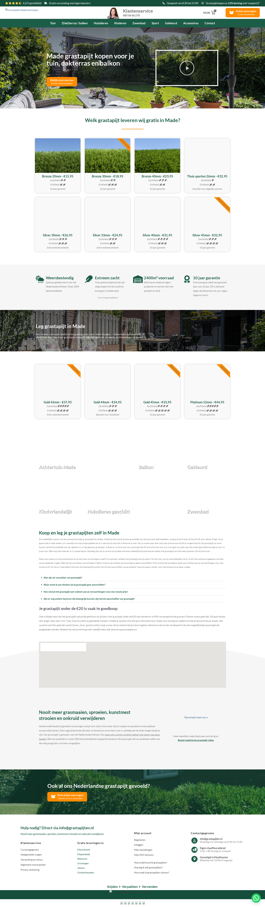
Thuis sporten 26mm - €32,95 (207, 176)
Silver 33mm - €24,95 (107, 235)
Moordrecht (83, 849)
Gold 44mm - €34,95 (108, 402)
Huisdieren (101, 23)
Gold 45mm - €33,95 (157, 402)
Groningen (83, 863)
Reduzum (82, 858)
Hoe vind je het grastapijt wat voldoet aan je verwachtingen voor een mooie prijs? (86, 591)
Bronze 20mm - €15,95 (57, 176)
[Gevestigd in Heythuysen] (194, 859)
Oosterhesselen (85, 872)
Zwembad (139, 23)
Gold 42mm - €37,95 (58, 402)
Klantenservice (138, 12)
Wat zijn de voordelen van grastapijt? (63, 577)
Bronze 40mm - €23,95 (157, 176)
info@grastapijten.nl (211, 838)
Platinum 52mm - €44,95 (207, 402)
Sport (155, 23)
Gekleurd (171, 23)
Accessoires (190, 23)
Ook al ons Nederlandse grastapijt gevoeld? (98, 785)
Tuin (53, 23)
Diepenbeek (83, 854)
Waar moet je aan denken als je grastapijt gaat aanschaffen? (74, 584)
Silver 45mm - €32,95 (207, 235)
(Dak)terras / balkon (75, 23)
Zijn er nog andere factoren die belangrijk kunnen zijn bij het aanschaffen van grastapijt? (89, 598)
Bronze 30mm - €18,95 (107, 176)
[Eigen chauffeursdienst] (194, 850)
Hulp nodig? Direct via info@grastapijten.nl (57, 827)
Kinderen (120, 23)
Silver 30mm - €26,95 (58, 235)
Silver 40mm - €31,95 (157, 235)
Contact (210, 23)
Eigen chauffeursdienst (213, 848)
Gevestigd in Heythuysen (214, 857)
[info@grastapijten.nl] (194, 841)
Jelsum (81, 867)
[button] (187, 68)
